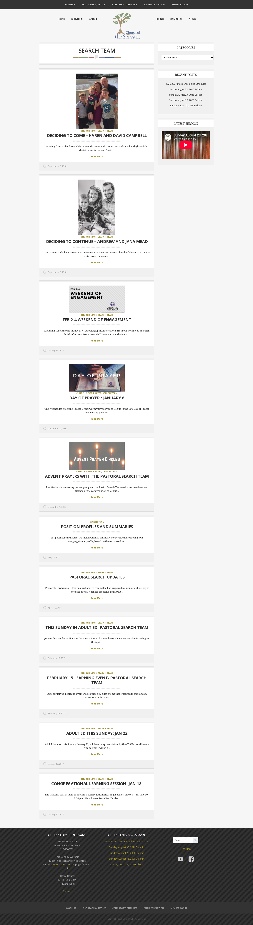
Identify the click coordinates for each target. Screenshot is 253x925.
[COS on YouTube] (180, 856)
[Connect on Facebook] (191, 856)
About (93, 19)
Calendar (176, 19)
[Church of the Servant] (126, 37)
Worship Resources (64, 864)
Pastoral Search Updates (96, 577)
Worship (70, 4)
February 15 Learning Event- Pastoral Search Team (97, 680)
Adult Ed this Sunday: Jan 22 (97, 733)
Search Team (105, 130)
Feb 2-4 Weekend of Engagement (97, 319)
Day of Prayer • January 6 (96, 397)
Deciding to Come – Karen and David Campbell (97, 135)
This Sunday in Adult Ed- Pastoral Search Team (96, 627)
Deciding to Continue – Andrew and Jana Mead (97, 241)
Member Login (180, 4)
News (192, 19)
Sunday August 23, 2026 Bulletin (185, 94)
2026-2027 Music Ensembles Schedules (186, 83)
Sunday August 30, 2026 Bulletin (185, 89)
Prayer (97, 393)
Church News (89, 130)
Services (77, 19)
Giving (159, 19)
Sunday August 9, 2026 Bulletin (186, 105)
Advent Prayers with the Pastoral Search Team (97, 476)
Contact (67, 891)
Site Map (186, 849)
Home (61, 19)
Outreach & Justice (93, 4)
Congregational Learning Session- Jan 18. (96, 783)
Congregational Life (124, 4)
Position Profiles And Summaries (97, 526)
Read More (97, 156)
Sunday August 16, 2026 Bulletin (185, 100)
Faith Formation (154, 4)
